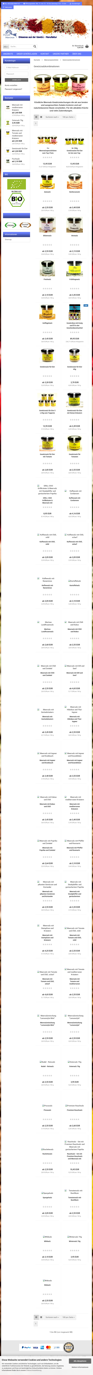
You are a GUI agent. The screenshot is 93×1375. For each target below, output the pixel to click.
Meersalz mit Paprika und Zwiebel (47, 849)
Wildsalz (47, 1241)
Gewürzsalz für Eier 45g (74, 368)
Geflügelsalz (47, 323)
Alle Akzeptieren (80, 1361)
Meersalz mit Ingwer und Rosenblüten (74, 761)
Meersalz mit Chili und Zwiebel (47, 674)
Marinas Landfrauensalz (47, 630)
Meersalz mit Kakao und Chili (47, 805)
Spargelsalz (47, 1198)
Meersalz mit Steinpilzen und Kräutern (47, 937)
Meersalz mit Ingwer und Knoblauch (47, 761)
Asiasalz (47, 192)
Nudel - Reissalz (47, 1066)
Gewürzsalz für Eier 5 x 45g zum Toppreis (47, 412)
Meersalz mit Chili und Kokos (75, 630)
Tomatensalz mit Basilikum (74, 1199)
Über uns (76, 54)
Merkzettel (8, 7)
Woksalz (47, 1285)
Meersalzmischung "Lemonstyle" (74, 1024)
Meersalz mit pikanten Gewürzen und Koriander (47, 894)
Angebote (8, 54)
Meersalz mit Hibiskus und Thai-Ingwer (74, 719)
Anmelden (16, 80)
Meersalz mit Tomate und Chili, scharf (47, 981)
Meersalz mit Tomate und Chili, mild (74, 937)
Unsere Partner (61, 54)
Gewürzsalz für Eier (47, 367)
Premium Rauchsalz (74, 1110)
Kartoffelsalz (75, 585)
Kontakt (45, 54)
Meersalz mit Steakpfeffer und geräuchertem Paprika (74, 894)
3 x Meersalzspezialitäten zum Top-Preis (48, 150)
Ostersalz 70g (74, 1066)
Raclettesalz (47, 1154)
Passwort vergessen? (13, 89)
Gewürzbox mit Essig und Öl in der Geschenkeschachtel (75, 325)
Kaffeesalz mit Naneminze (47, 586)
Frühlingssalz (74, 279)
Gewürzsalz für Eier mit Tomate (47, 455)
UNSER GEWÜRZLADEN (27, 54)
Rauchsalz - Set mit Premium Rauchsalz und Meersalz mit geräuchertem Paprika (74, 1156)
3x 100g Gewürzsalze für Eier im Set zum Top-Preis (75, 150)
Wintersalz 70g (74, 1241)
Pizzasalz (47, 1110)
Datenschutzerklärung (33, 1370)
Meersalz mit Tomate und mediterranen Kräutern (74, 981)
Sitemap (8, 239)
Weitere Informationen (80, 1367)
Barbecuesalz (74, 192)
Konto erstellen (11, 85)
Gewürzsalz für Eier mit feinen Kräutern (74, 412)
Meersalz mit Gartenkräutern (47, 718)
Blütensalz (47, 236)
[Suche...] (35, 46)
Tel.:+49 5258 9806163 (12, 3)
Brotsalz (74, 236)
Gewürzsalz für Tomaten (74, 455)
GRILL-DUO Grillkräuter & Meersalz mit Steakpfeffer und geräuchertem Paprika (47, 500)
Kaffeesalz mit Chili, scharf (74, 543)
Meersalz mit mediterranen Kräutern (74, 806)
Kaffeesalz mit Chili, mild (47, 543)
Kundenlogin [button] (75, 3)
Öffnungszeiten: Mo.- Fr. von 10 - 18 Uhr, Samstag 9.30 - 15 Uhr (45, 3)
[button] (36, 117)
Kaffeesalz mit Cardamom (74, 499)
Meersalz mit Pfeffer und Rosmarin (75, 849)
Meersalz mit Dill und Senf (74, 674)
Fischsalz (47, 279)
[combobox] (52, 117)
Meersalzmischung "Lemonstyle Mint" (47, 1024)
